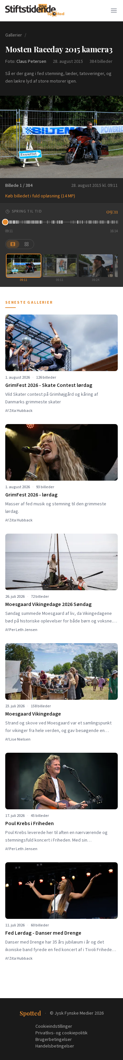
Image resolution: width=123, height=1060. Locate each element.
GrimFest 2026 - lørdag (31, 494)
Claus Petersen (31, 61)
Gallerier (13, 35)
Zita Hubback (20, 411)
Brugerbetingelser (53, 1039)
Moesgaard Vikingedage (33, 714)
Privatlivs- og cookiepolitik (61, 1033)
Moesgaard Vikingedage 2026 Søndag (48, 604)
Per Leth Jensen (23, 630)
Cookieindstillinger (53, 1026)
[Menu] (113, 10)
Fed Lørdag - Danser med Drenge (43, 933)
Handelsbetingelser (54, 1046)
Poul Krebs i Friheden (29, 823)
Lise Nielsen (20, 739)
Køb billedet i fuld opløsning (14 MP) (40, 196)
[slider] (61, 222)
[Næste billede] (113, 136)
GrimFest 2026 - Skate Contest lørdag (48, 385)
